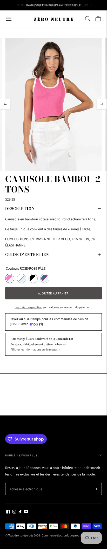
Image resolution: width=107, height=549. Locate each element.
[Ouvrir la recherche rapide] (87, 19)
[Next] (102, 104)
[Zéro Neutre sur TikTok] (20, 512)
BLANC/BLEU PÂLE (21, 278)
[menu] (8, 19)
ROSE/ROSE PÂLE (9, 278)
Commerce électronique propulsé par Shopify (71, 535)
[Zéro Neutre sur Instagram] (14, 512)
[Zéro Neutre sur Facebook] (8, 512)
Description (20, 209)
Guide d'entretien (27, 254)
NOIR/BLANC (33, 278)
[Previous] (5, 104)
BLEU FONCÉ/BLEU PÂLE (44, 278)
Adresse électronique (23, 483)
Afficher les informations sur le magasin (35, 349)
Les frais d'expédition (28, 307)
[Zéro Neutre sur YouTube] (26, 512)
